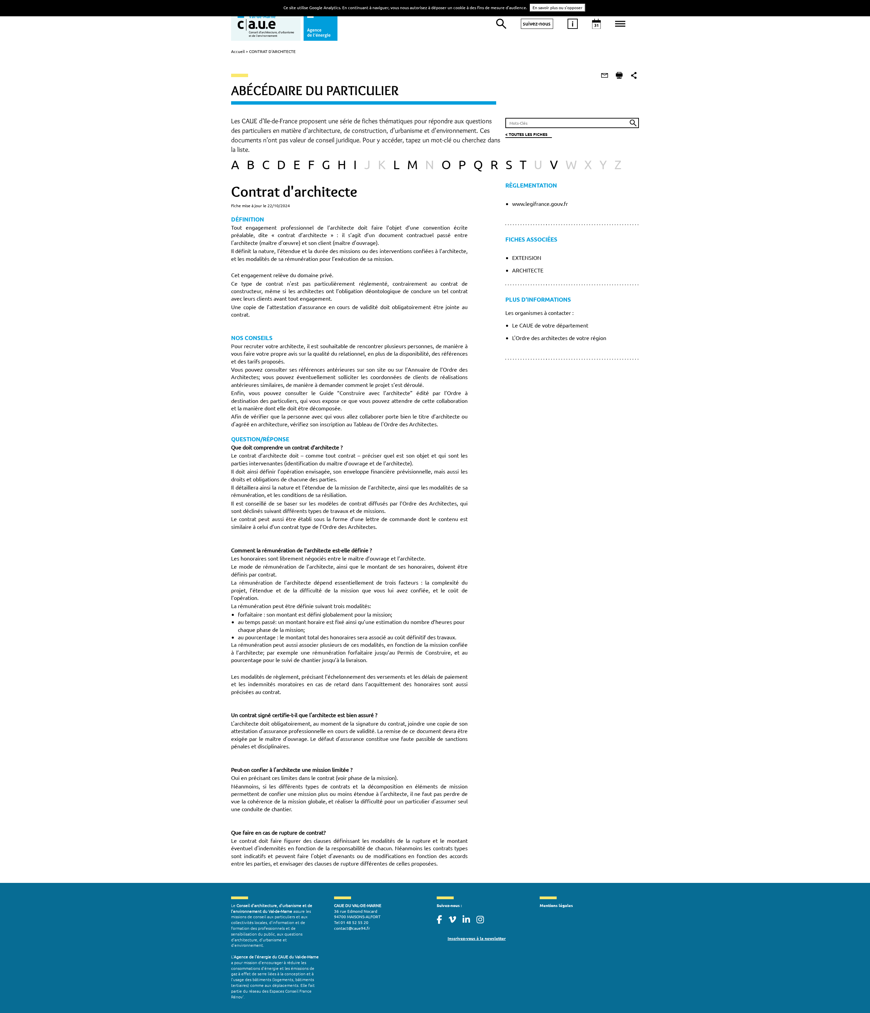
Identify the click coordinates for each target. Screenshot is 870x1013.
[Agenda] (596, 24)
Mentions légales (556, 905)
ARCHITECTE (527, 270)
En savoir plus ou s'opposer (557, 7)
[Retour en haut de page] (851, 994)
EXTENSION (526, 257)
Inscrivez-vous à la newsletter (477, 938)
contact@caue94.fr (352, 928)
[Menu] (620, 24)
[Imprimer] (619, 75)
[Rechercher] (501, 24)
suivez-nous (537, 24)
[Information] (573, 24)
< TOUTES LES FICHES (526, 134)
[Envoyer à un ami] (604, 75)
